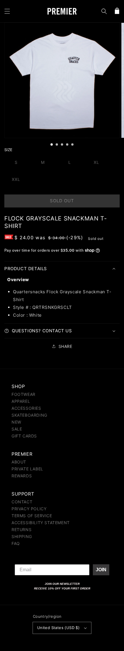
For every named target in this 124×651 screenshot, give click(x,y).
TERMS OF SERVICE (32, 515)
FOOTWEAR (23, 394)
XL (96, 162)
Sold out (62, 200)
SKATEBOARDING (29, 415)
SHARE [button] (65, 346)
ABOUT (19, 461)
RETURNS (21, 529)
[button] (7, 11)
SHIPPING (22, 536)
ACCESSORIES (26, 408)
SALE (17, 428)
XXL (16, 179)
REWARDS (22, 475)
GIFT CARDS (24, 435)
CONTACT (22, 501)
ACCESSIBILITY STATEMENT (41, 522)
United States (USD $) (58, 627)
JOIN (101, 569)
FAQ (16, 543)
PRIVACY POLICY (29, 508)
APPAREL (21, 401)
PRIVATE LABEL (27, 468)
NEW (16, 422)
